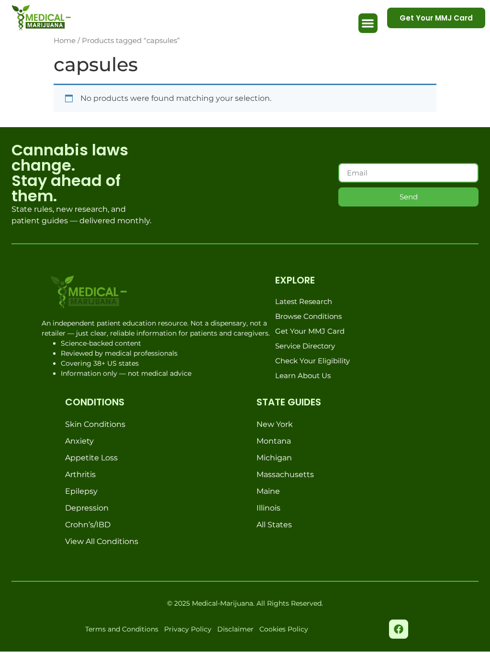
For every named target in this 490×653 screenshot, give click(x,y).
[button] (368, 23)
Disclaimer (235, 629)
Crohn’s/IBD (88, 524)
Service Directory (305, 345)
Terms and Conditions (121, 629)
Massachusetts (285, 474)
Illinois (268, 507)
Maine (268, 491)
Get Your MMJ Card (310, 331)
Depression (87, 507)
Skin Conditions (95, 424)
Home (65, 40)
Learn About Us (303, 375)
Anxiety (79, 441)
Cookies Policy (283, 629)
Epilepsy (81, 491)
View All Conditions (101, 541)
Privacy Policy (188, 629)
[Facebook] (398, 629)
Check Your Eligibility (312, 360)
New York (274, 424)
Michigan (274, 457)
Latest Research (303, 301)
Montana (273, 441)
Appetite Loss (91, 457)
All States (274, 524)
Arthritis (80, 474)
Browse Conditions (308, 316)
